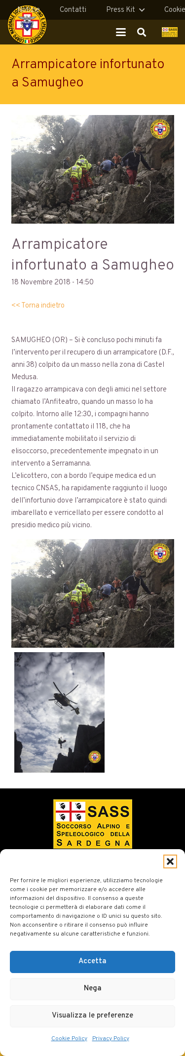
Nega (93, 988)
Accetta (92, 961)
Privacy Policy (110, 1039)
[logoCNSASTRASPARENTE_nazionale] (27, 24)
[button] (170, 861)
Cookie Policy (69, 1039)
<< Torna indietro (38, 306)
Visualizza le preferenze (92, 1015)
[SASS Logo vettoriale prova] (170, 32)
